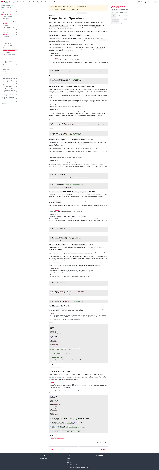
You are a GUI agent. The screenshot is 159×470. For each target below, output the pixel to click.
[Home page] (50, 13)
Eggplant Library (43, 458)
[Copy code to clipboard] (107, 70)
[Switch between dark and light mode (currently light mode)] (146, 2)
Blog (68, 460)
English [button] (141, 2)
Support (39, 2)
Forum (68, 458)
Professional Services (49, 2)
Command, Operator (118, 7)
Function (57, 367)
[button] (9, 10)
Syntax (57, 53)
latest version (72, 9)
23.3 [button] (34, 2)
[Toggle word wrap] (104, 70)
